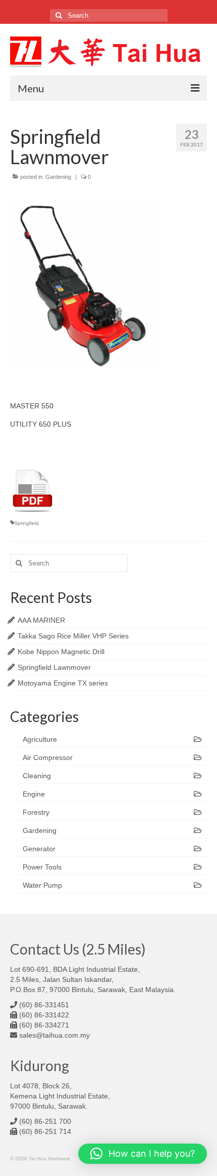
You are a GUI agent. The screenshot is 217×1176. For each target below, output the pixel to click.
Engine (34, 794)
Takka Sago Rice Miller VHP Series (73, 636)
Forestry (36, 812)
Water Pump (42, 885)
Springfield (26, 523)
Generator (39, 849)
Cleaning (37, 776)
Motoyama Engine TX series (63, 683)
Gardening (58, 177)
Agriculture (40, 739)
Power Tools (42, 867)
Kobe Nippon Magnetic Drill (61, 652)
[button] (142, 1154)
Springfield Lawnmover (54, 667)
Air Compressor (48, 757)
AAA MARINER (41, 620)
